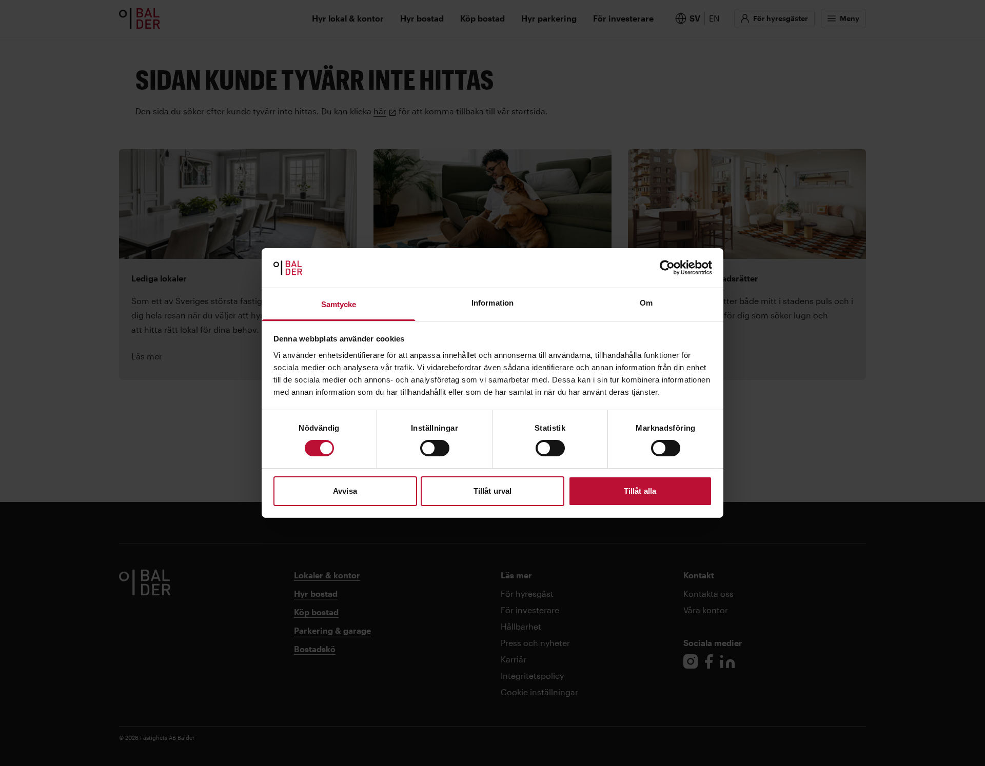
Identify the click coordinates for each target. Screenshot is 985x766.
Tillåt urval (492, 491)
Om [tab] (646, 302)
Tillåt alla (640, 491)
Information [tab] (492, 302)
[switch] (434, 448)
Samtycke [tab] (339, 304)
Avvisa (345, 491)
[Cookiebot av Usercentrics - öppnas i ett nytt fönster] (667, 267)
